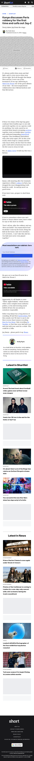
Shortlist (12, 13)
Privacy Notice (24, 261)
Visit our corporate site (19, 753)
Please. (26, 332)
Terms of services (22, 260)
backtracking (23, 316)
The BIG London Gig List (19, 6)
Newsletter (28, 68)
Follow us (19, 68)
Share (6, 68)
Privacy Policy (17, 734)
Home (4, 13)
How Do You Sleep (8, 322)
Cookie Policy (17, 736)
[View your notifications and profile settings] (25, 2)
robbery (19, 183)
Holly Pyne (11, 31)
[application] (17, 166)
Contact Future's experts (17, 729)
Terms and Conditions (17, 731)
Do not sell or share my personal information (17, 739)
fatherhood (25, 134)
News (24, 32)
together (28, 132)
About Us (16, 726)
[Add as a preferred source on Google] (17, 745)
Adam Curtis (11, 151)
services (28, 130)
